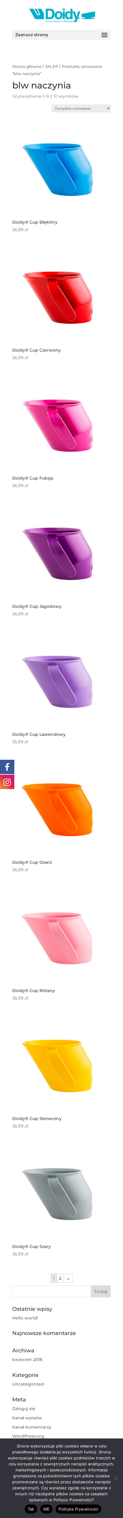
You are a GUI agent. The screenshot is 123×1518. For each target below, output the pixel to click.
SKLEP (51, 66)
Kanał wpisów (27, 1418)
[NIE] (116, 1478)
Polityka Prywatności (78, 1509)
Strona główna (26, 66)
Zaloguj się (23, 1408)
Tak (31, 1509)
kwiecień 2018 (27, 1359)
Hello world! (25, 1318)
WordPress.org (28, 1436)
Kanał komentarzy (31, 1427)
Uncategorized (28, 1384)
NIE (46, 1509)
